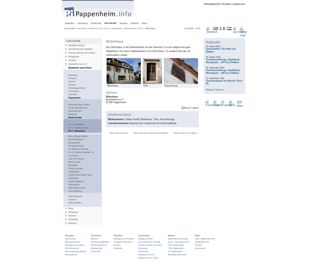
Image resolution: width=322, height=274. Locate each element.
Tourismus (96, 235)
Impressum (239, 4)
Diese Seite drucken (119, 133)
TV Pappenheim (175, 251)
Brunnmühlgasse (76, 139)
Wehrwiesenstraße (77, 188)
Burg (70, 208)
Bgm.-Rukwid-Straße (77, 136)
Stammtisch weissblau (178, 239)
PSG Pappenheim (176, 245)
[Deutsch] (211, 32)
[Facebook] (212, 105)
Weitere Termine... (216, 89)
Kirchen (72, 215)
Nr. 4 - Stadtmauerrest (78, 128)
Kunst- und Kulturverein (178, 242)
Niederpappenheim (76, 88)
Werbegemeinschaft (177, 254)
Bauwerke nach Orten (99, 28)
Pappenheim (116, 28)
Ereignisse (73, 56)
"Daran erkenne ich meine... (82, 53)
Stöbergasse (74, 184)
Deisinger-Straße (76, 146)
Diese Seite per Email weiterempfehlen (150, 133)
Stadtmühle (73, 178)
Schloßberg (73, 172)
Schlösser (73, 212)
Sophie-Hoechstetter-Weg (80, 175)
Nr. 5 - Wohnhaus (76, 131)
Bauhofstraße (130, 28)
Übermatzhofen (75, 196)
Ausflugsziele (97, 248)
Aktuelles (69, 235)
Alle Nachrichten (72, 242)
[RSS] (232, 105)
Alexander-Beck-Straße (79, 104)
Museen (94, 239)
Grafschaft (95, 251)
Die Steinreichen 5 (99, 245)
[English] (215, 29)
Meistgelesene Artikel (74, 245)
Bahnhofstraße (75, 111)
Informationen (71, 254)
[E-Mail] (240, 106)
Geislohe (72, 78)
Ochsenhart (73, 91)
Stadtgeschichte (76, 45)
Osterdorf (72, 94)
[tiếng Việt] (243, 35)
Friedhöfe (73, 219)
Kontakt (226, 4)
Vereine (72, 60)
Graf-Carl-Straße (76, 159)
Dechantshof (74, 143)
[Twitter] (218, 105)
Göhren (71, 81)
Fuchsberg (73, 155)
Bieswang (72, 75)
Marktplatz (73, 165)
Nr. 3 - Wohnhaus (76, 124)
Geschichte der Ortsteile (80, 49)
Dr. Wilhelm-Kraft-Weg (78, 149)
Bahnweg (72, 114)
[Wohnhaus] (124, 83)
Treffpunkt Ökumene (122, 242)
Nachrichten (70, 239)
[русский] (238, 32)
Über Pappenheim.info (205, 239)
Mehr (197, 235)
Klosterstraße (74, 162)
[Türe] (152, 83)
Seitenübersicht (212, 4)
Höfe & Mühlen (75, 203)
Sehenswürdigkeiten (100, 242)
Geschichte (81, 28)
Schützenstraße (75, 168)
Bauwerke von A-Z (77, 64)
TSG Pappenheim (176, 248)
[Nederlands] (229, 29)
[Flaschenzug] (181, 83)
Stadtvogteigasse (76, 181)
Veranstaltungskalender (75, 251)
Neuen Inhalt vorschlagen (185, 133)
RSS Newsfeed (72, 248)
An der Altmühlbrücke (78, 108)
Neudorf (72, 85)
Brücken (72, 223)
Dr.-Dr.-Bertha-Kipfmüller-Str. (81, 152)
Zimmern (72, 199)
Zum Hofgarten (75, 191)
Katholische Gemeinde (123, 239)
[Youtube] (226, 105)
